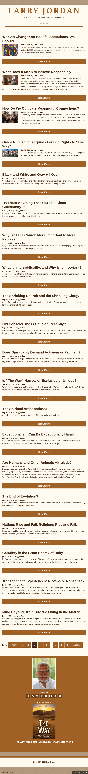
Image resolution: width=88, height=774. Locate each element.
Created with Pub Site (80, 772)
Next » (76, 645)
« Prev (13, 645)
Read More (44, 61)
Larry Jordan (44, 10)
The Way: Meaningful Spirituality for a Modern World (44, 742)
